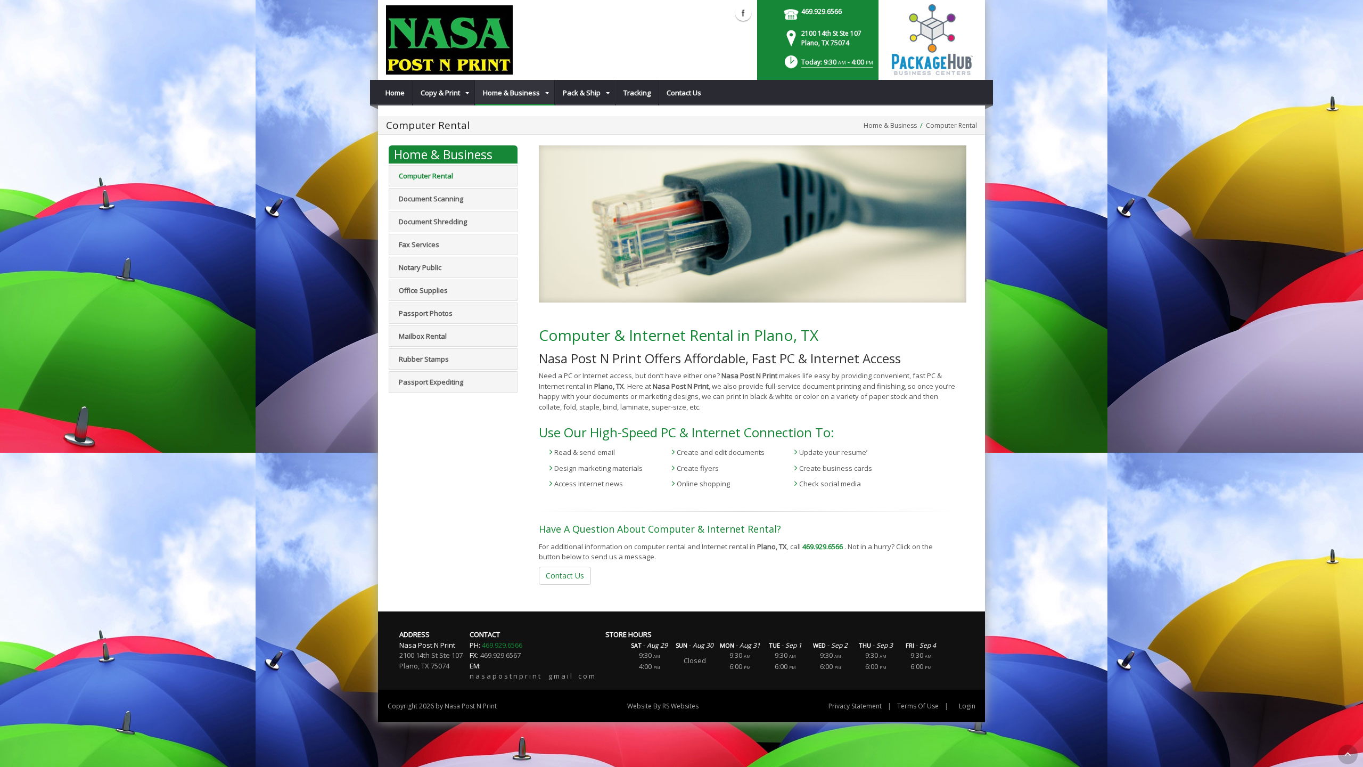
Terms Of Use (918, 706)
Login (967, 706)
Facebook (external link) (743, 13)
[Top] (1348, 754)
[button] (828, 65)
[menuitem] (395, 92)
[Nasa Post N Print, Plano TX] (449, 40)
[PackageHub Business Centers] (931, 39)
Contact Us (565, 575)
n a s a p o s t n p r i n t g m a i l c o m (532, 676)
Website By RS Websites (663, 706)
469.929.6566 (821, 11)
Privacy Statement (855, 706)
